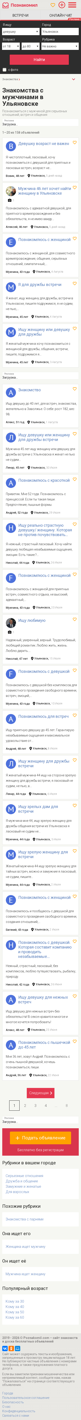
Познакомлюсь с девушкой (44, 671)
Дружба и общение (22, 1181)
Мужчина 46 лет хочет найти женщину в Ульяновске (44, 191)
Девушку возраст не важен (43, 143)
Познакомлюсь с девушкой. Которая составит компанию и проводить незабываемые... (45, 949)
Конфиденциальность (18, 1411)
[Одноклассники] (11, 1348)
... (56, 1106)
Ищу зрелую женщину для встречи (43, 854)
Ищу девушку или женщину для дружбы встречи (44, 437)
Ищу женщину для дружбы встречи (44, 763)
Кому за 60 (15, 1317)
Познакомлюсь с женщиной (44, 239)
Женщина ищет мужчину (25, 1247)
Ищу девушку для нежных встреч (43, 999)
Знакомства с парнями (24, 1219)
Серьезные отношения (24, 1176)
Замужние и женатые (23, 1186)
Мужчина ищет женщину (25, 1274)
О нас (6, 1406)
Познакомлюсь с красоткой (44, 480)
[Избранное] (52, 5)
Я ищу (7, 25)
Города (7, 1393)
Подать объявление (43, 1137)
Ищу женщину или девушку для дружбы (44, 332)
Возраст (9, 39)
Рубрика (48, 39)
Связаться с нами (15, 1415)
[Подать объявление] (61, 5)
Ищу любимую (31, 620)
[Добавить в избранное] (74, 142)
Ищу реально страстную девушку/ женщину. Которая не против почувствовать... (45, 530)
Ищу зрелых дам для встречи (38, 809)
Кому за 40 (15, 1307)
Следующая (39, 1093)
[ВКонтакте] (5, 1348)
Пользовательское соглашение (25, 1398)
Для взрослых (17, 1192)
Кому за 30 (15, 1301)
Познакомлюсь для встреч (43, 716)
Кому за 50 (15, 1312)
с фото (13, 69)
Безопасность (13, 1402)
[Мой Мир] (17, 1348)
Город (46, 25)
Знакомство (29, 390)
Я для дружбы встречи (39, 284)
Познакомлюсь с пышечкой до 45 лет (44, 1044)
